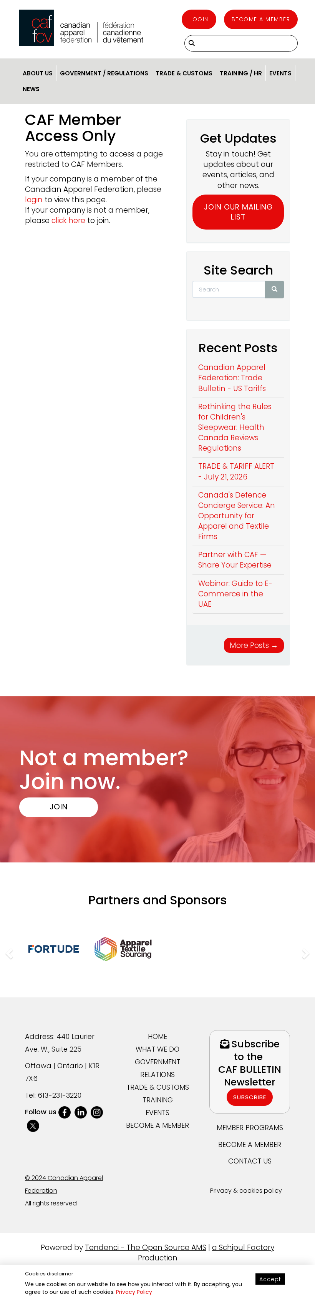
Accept (270, 1279)
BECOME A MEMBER (157, 1125)
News (31, 89)
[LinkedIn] (81, 1112)
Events (280, 73)
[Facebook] (64, 1112)
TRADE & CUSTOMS (157, 1087)
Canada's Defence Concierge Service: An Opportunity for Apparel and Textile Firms (236, 516)
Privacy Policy (134, 1292)
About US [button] (38, 73)
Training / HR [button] (241, 73)
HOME (157, 1036)
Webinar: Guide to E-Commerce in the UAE (235, 593)
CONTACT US (250, 1161)
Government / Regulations (104, 73)
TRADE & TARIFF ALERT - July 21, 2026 (236, 471)
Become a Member (261, 19)
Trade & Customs (184, 73)
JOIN (59, 806)
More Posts (254, 645)
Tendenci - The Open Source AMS (145, 1247)
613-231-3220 (59, 1095)
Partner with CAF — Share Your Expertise (235, 559)
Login (199, 19)
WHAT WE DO (157, 1049)
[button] (8, 951)
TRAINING (158, 1100)
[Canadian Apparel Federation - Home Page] (81, 28)
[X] (33, 1125)
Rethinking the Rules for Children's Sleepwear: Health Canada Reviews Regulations (235, 427)
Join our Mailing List (238, 212)
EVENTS (157, 1112)
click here (68, 220)
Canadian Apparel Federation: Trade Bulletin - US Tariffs (232, 377)
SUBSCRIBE (249, 1097)
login (34, 200)
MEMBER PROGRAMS (250, 1127)
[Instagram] (97, 1112)
